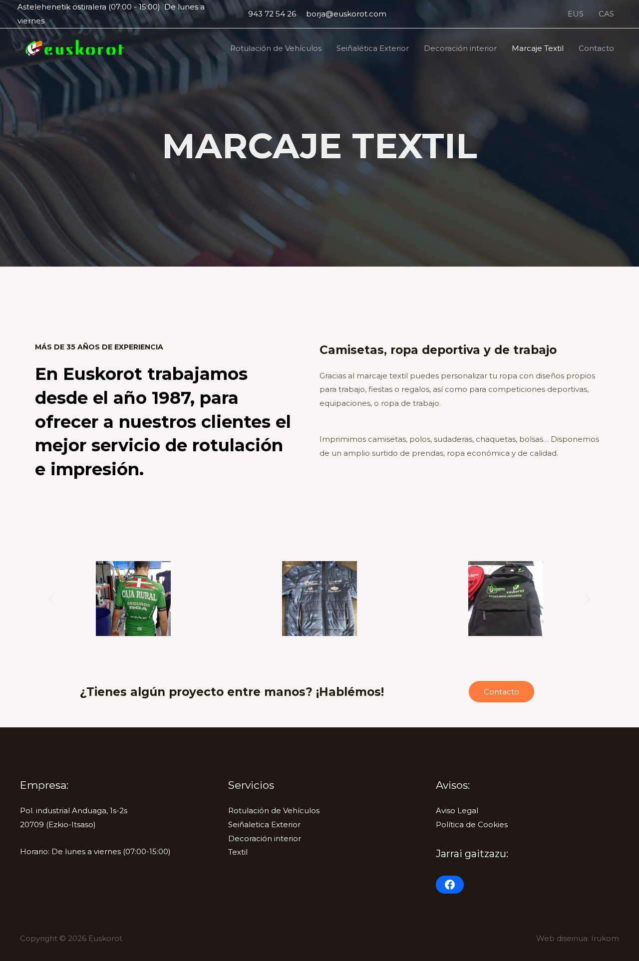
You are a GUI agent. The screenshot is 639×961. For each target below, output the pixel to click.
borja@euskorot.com (346, 13)
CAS (606, 13)
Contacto (596, 48)
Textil (238, 852)
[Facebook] (450, 885)
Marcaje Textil (538, 48)
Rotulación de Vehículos (275, 48)
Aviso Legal (457, 810)
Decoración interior (460, 48)
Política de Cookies (472, 824)
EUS (576, 13)
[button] (51, 599)
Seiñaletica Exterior (264, 824)
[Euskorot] (73, 47)
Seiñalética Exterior (372, 48)
